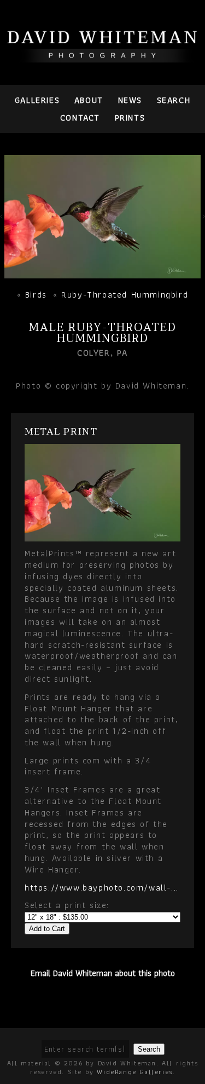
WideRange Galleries (134, 1071)
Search (174, 100)
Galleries (37, 100)
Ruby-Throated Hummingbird (124, 294)
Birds (36, 294)
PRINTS (130, 117)
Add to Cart (47, 929)
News (130, 100)
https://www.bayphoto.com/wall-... (102, 887)
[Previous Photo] (2, 219)
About (88, 100)
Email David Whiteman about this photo (103, 973)
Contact (80, 117)
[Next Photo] (102, 272)
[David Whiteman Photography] (102, 56)
